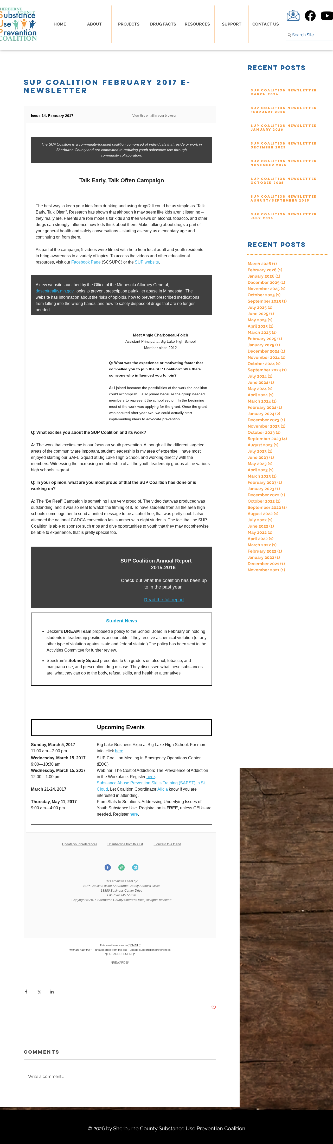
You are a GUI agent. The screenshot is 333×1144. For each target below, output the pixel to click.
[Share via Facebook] (26, 991)
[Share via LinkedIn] (51, 991)
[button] (163, 24)
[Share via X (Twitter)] (38, 991)
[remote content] (120, 538)
